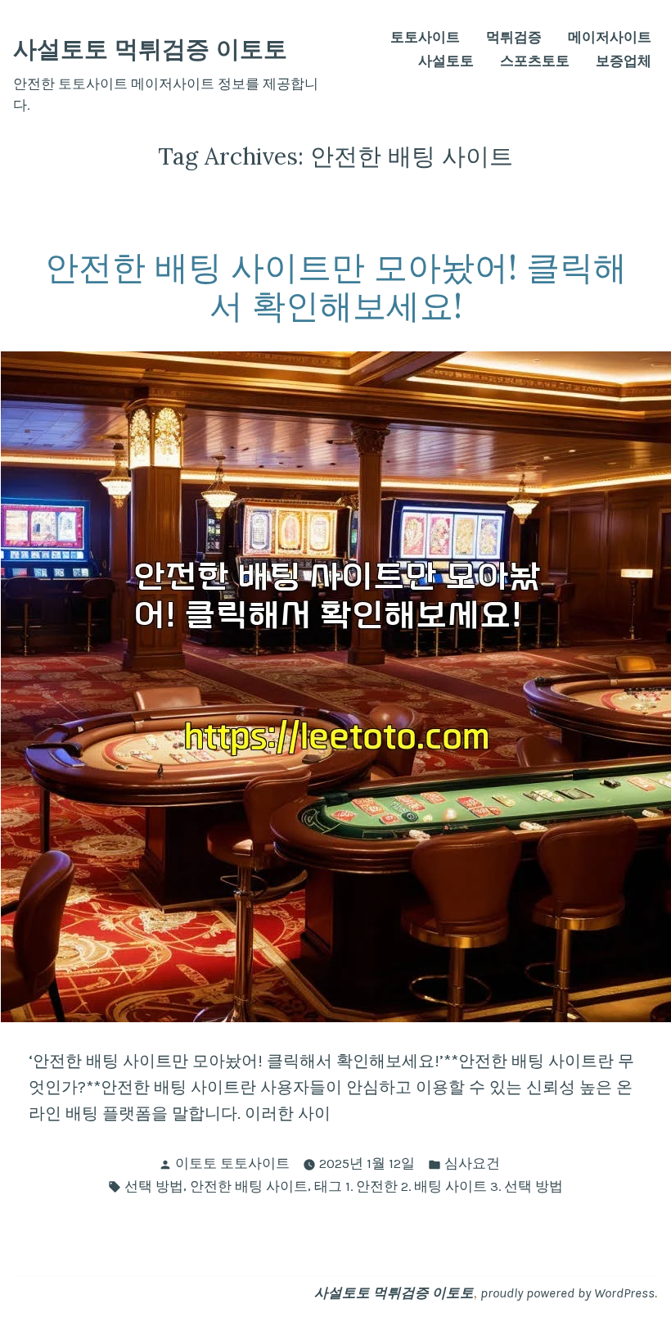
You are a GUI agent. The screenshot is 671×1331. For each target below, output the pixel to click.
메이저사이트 (609, 38)
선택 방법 (153, 1186)
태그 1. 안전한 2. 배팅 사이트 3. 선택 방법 (438, 1186)
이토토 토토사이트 (232, 1163)
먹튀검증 (514, 38)
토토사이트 (425, 38)
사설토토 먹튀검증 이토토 (150, 49)
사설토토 (446, 62)
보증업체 (623, 62)
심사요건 (472, 1163)
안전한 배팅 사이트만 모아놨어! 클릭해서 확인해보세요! (336, 286)
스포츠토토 (535, 62)
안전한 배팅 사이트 (249, 1186)
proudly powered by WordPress (567, 1293)
